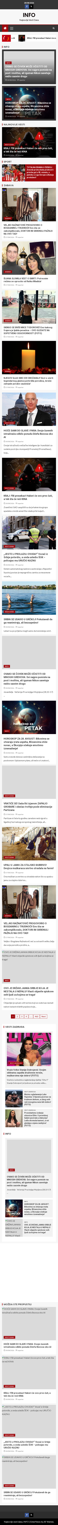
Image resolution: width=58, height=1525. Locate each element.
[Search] (53, 28)
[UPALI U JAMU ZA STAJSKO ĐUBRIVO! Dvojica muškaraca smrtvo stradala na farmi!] (29, 843)
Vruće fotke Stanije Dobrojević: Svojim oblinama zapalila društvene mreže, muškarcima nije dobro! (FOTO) (26, 1073)
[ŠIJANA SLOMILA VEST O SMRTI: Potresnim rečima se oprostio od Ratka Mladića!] (29, 258)
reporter (22, 80)
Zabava (8, 218)
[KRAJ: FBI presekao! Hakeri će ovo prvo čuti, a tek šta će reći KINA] (29, 474)
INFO (29, 15)
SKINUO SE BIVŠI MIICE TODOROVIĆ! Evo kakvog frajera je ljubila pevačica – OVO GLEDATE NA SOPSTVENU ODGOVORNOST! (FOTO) (28, 330)
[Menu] (11, 28)
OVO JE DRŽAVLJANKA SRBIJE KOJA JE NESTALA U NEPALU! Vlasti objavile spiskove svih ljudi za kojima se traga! (29, 991)
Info (8, 63)
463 (36, 1016)
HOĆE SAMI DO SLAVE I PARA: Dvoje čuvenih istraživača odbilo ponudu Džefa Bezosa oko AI (28, 434)
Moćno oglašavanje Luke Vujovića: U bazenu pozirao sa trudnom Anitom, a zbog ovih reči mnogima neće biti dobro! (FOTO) (37, 1099)
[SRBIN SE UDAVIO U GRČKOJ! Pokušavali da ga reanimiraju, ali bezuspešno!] (29, 598)
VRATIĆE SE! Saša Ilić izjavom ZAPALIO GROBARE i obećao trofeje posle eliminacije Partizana (28, 806)
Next (44, 1016)
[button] (11, 28)
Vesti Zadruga (16, 1063)
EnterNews (35, 1521)
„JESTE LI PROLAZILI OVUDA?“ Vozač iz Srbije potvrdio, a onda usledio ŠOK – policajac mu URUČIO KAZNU (26, 557)
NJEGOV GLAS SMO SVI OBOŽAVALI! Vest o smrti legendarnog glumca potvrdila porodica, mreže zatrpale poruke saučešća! (28, 381)
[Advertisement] (29, 1272)
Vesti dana (9, 144)
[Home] (5, 28)
